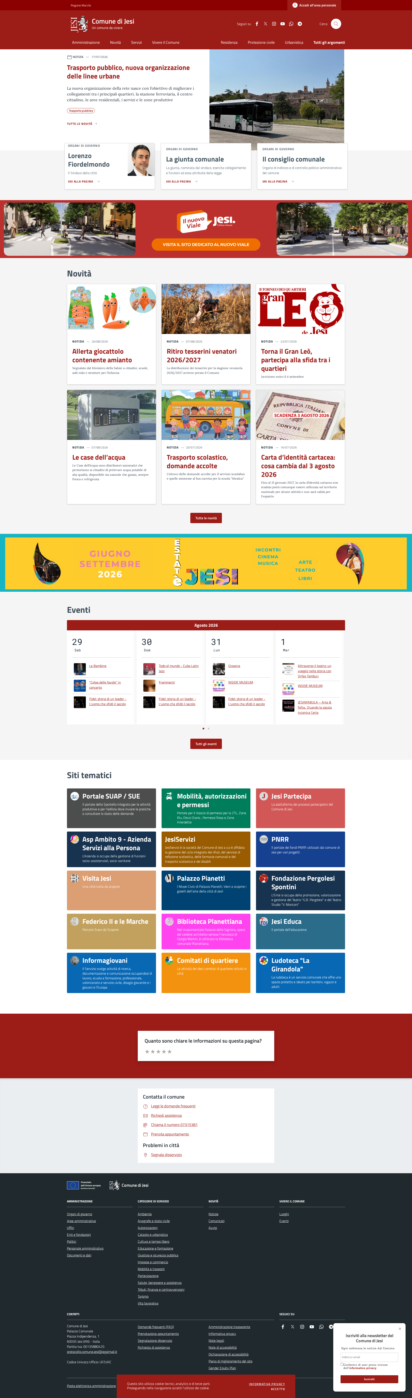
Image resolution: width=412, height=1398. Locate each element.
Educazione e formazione (155, 1248)
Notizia (78, 341)
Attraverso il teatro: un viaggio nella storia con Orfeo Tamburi (314, 671)
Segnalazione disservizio (155, 1340)
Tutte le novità (206, 518)
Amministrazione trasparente (229, 1326)
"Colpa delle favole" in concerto (105, 685)
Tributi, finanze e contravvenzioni (161, 1289)
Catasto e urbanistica (153, 1234)
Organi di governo (79, 1214)
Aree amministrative (81, 1220)
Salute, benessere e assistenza (160, 1282)
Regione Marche (73, 5)
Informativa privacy (222, 1333)
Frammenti (167, 682)
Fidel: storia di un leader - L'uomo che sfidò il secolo (107, 701)
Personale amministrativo (85, 1248)
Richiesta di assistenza (154, 1347)
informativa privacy (362, 1368)
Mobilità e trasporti (151, 1268)
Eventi (284, 1220)
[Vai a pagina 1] (203, 728)
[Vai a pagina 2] (208, 728)
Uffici (70, 1227)
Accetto (278, 1388)
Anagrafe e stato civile (154, 1220)
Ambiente (145, 1214)
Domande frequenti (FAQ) (156, 1326)
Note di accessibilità (223, 1347)
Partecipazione (148, 1275)
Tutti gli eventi (206, 743)
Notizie (213, 1214)
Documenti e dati (79, 1255)
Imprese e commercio (153, 1262)
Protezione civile (261, 42)
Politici (71, 1241)
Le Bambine (97, 665)
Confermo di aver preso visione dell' (365, 1366)
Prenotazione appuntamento (158, 1333)
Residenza (229, 42)
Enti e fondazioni (79, 1234)
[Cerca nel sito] (336, 24)
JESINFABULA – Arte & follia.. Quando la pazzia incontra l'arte (315, 707)
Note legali (216, 1340)
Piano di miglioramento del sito (230, 1361)
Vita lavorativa (148, 1303)
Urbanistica (294, 42)
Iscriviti (369, 1379)
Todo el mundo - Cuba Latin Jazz (179, 668)
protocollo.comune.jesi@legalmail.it (92, 1351)
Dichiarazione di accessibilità (228, 1354)
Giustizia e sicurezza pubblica (158, 1255)
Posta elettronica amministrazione (91, 1385)
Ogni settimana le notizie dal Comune (367, 1348)
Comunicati (216, 1220)
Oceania (234, 665)
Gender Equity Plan (222, 1368)
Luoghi (284, 1214)
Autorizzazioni (148, 1227)
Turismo (143, 1296)
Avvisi (213, 1227)
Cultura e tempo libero (153, 1241)
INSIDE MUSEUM (240, 682)
